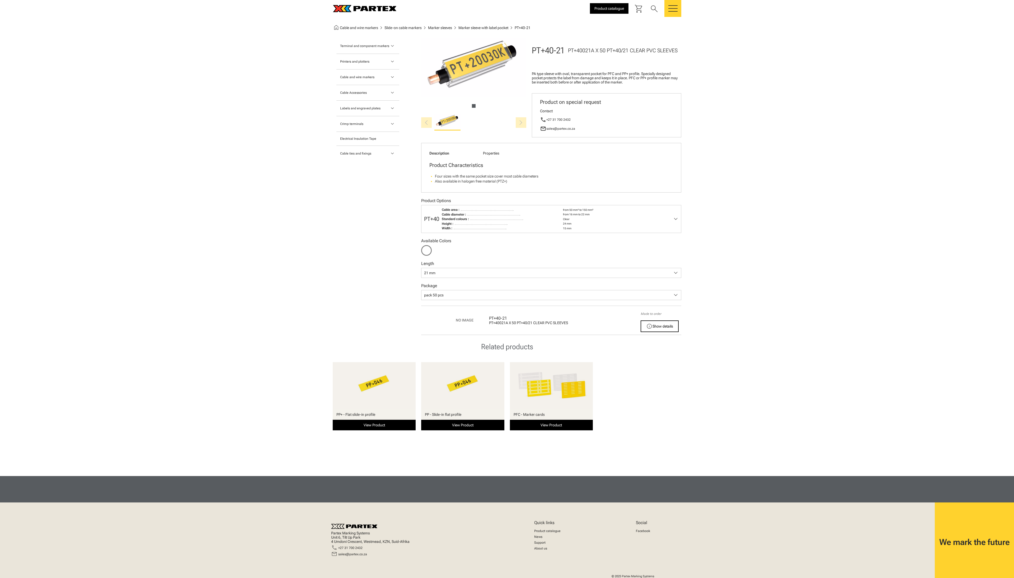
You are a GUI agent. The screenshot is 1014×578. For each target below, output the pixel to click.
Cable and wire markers (357, 77)
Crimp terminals (351, 124)
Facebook (643, 531)
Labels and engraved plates (360, 108)
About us (540, 548)
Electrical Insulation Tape (358, 139)
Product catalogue (547, 531)
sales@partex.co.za (560, 128)
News (538, 537)
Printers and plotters (354, 61)
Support (540, 542)
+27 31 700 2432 (558, 120)
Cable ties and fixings (355, 153)
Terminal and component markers (364, 46)
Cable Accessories (353, 93)
